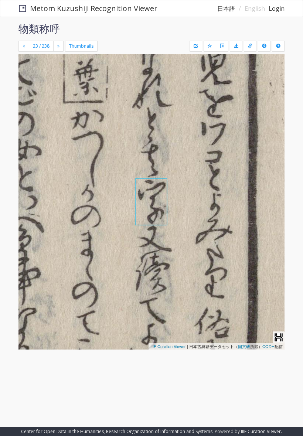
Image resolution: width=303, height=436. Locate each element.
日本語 (226, 8)
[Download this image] (236, 46)
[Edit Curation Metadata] (196, 46)
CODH (268, 346)
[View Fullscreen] (28, 91)
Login (277, 8)
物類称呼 (39, 28)
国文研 (244, 346)
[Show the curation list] (222, 46)
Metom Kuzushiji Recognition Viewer (93, 8)
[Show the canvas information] (250, 46)
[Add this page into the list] (210, 46)
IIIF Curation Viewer (168, 346)
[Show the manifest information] (264, 46)
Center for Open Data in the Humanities (62, 431)
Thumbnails (81, 46)
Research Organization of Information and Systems (159, 431)
